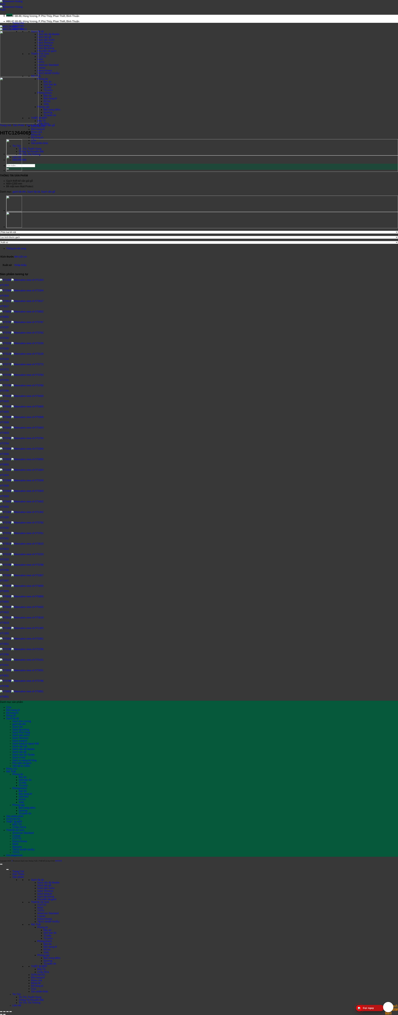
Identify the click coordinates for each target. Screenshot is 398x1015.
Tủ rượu (48, 90)
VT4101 (4, 665)
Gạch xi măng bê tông (24, 760)
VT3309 (4, 485)
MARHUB (58, 861)
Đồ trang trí (37, 137)
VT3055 (4, 591)
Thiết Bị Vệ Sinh (40, 53)
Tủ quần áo (50, 115)
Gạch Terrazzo (45, 42)
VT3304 (4, 295)
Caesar (41, 67)
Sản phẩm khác (39, 143)
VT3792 (4, 528)
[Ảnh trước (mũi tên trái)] (1, 1014)
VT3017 (4, 306)
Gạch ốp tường (45, 48)
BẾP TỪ (17, 824)
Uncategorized (14, 855)
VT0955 (4, 464)
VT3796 (4, 654)
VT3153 (4, 559)
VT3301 (4, 644)
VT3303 (4, 496)
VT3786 (4, 686)
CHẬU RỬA (19, 827)
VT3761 (4, 538)
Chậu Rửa (43, 123)
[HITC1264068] (14, 154)
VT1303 (4, 285)
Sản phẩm (18, 877)
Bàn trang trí (50, 98)
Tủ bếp (47, 87)
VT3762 (4, 338)
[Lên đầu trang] (1, 864)
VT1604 (4, 475)
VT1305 (4, 633)
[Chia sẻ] (7, 1011)
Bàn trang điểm (52, 109)
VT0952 (4, 317)
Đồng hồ (36, 134)
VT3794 (4, 443)
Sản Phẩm (19, 125)
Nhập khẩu (20, 265)
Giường (48, 112)
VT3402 (4, 506)
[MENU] (7, 869)
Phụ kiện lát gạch (46, 51)
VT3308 (4, 422)
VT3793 (4, 380)
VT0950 (4, 601)
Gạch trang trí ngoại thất (25, 743)
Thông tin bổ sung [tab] (16, 248)
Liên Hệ (16, 1005)
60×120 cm (20, 256)
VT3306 (4, 454)
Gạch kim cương (21, 721)
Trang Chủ (18, 23)
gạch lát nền (19, 191)
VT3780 (4, 390)
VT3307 (4, 580)
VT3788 (4, 570)
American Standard (48, 65)
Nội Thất (11, 771)
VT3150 (4, 348)
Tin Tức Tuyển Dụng (30, 148)
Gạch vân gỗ (44, 37)
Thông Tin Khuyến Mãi (31, 151)
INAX (40, 59)
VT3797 (4, 327)
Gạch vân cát (19, 746)
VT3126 (4, 359)
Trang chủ (5, 125)
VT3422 (4, 612)
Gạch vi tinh (18, 757)
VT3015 (4, 549)
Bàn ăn (47, 81)
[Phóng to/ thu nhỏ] (1, 1011)
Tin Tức (16, 994)
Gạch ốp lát (32, 125)
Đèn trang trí (38, 129)
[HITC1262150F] (14, 170)
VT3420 (4, 401)
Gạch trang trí (44, 45)
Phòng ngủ (43, 107)
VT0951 (4, 696)
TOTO (40, 62)
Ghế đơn (23, 796)
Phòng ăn (42, 79)
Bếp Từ (41, 120)
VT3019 (4, 623)
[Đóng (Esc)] (10, 1011)
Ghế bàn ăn (50, 84)
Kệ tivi (47, 101)
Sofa (46, 104)
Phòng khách (44, 93)
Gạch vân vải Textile (23, 754)
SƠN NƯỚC (13, 819)
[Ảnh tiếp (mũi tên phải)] (4, 1014)
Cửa (33, 140)
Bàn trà (47, 95)
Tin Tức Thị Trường (29, 154)
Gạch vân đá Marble (48, 34)
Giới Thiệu (18, 26)
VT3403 (4, 433)
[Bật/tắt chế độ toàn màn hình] (4, 1011)
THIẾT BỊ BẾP (39, 118)
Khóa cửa (36, 132)
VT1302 (4, 517)
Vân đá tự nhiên (21, 766)
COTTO (41, 56)
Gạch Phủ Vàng (21, 732)
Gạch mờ (17, 726)
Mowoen (17, 847)
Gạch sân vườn (46, 39)
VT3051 (4, 675)
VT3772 (4, 369)
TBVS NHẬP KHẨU (48, 73)
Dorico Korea (44, 70)
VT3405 (4, 412)
